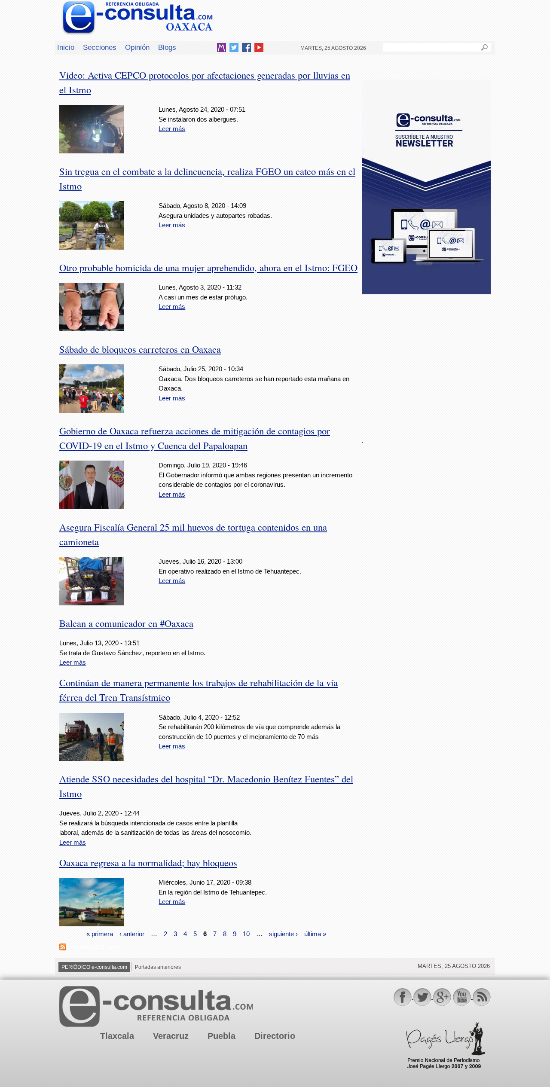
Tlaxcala (117, 1036)
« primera (99, 933)
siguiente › (283, 933)
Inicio (65, 47)
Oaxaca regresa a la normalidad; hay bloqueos (148, 862)
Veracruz (171, 1036)
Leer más (172, 128)
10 (246, 933)
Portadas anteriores (158, 967)
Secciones (99, 47)
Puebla (221, 1036)
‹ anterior (131, 933)
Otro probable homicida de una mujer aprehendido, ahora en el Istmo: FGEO (208, 267)
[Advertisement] (426, 360)
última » (315, 933)
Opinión (137, 47)
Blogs (167, 47)
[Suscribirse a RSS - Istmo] (62, 948)
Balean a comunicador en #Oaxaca (126, 623)
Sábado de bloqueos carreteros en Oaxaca (140, 348)
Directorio (274, 1036)
